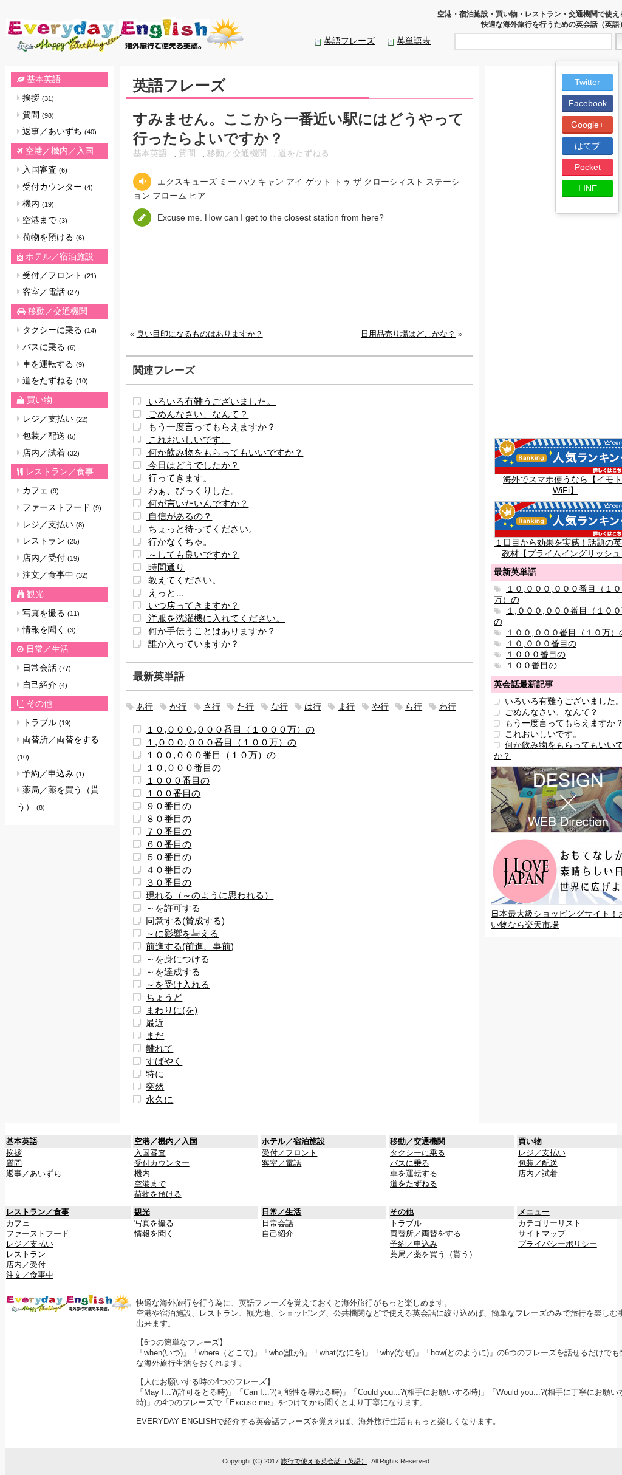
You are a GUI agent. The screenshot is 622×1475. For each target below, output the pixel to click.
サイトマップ (542, 1234)
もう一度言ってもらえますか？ (211, 427)
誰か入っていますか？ (192, 643)
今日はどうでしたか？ (192, 465)
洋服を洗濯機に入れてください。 (215, 618)
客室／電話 (50, 291)
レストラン (50, 541)
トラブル (45, 722)
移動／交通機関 (57, 311)
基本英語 (44, 79)
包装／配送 (48, 435)
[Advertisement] (299, 287)
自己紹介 (43, 685)
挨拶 (37, 98)
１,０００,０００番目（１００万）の (221, 742)
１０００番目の (178, 780)
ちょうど (164, 997)
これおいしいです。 (188, 439)
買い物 (39, 400)
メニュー (534, 1212)
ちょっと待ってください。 (202, 529)
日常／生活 (47, 649)
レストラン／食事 (60, 471)
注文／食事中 (54, 575)
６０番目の (168, 844)
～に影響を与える (182, 933)
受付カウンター (56, 186)
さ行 (211, 706)
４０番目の (168, 869)
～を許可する (173, 908)
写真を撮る (50, 613)
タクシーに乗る (58, 330)
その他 (39, 703)
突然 (155, 1086)
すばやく (164, 1061)
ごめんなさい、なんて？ (197, 414)
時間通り (165, 567)
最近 (155, 1023)
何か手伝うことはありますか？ (211, 631)
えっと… (165, 592)
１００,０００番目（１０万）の (211, 755)
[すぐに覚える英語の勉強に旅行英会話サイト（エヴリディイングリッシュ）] (69, 1303)
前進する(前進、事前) (190, 946)
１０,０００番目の (183, 767)
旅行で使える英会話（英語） (324, 1461)
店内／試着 (50, 452)
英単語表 (414, 41)
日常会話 (45, 667)
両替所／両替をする (58, 747)
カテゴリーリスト (549, 1223)
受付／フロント (58, 275)
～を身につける (178, 959)
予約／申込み (52, 773)
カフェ (39, 490)
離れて (159, 1048)
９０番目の (168, 806)
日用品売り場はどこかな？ (408, 334)
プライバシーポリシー (557, 1244)
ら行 (413, 706)
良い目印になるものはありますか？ (200, 334)
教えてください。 (183, 580)
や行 (380, 706)
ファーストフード (60, 507)
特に (155, 1074)
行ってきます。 (179, 478)
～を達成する (173, 972)
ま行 (346, 706)
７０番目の (168, 831)
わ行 (447, 706)
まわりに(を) (171, 1010)
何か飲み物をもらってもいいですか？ (224, 452)
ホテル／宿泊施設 (60, 256)
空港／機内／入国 (60, 151)
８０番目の (168, 818)
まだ (155, 1035)
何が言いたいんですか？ (197, 503)
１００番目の (173, 793)
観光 (35, 594)
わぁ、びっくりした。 (192, 490)
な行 (279, 706)
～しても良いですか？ (192, 554)
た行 (245, 706)
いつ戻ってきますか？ (192, 605)
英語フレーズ (349, 41)
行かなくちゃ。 (179, 541)
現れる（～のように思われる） (209, 895)
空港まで (43, 220)
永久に (159, 1099)
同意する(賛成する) (185, 920)
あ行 (144, 706)
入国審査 (43, 169)
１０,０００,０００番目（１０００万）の (230, 729)
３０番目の (168, 882)
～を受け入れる (178, 984)
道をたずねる (54, 380)
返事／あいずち (58, 131)
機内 (37, 203)
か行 (177, 706)
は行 (312, 706)
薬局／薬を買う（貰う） (58, 798)
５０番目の (168, 857)
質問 (37, 115)
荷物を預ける (52, 237)
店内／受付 (50, 558)
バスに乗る (48, 347)
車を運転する (52, 364)
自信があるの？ (179, 516)
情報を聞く (48, 629)
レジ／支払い (54, 418)
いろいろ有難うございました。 (211, 401)
